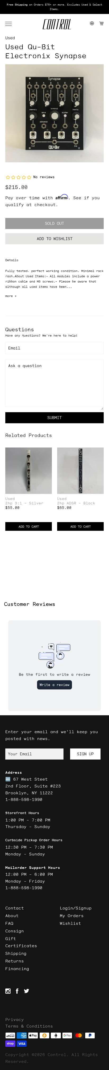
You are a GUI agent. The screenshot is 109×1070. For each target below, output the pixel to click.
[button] (11, 24)
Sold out (54, 223)
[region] (54, 7)
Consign (14, 930)
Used (10, 37)
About (12, 915)
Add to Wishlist (54, 238)
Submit (54, 417)
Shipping (15, 953)
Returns (14, 961)
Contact (14, 908)
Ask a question (25, 365)
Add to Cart (29, 526)
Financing (17, 968)
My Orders (72, 915)
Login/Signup (76, 908)
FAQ (9, 923)
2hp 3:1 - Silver (24, 503)
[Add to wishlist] (48, 452)
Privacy (14, 1019)
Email (14, 348)
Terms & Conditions (29, 1026)
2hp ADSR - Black (76, 503)
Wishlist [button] (70, 923)
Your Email (20, 753)
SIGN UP (85, 753)
